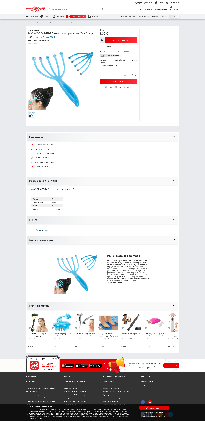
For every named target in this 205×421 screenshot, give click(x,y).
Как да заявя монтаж (109, 385)
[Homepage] (35, 9)
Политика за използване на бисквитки (38, 398)
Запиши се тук (171, 365)
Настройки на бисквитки (156, 416)
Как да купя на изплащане (111, 388)
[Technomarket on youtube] (150, 402)
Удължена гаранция (70, 388)
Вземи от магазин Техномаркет (74, 381)
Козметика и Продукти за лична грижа (60, 22)
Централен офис (146, 385)
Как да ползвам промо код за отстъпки (115, 398)
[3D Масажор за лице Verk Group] (85, 321)
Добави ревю (42, 230)
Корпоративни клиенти (72, 398)
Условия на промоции (33, 395)
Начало (31, 22)
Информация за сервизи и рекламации (116, 391)
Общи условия (30, 381)
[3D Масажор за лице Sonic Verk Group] (155, 321)
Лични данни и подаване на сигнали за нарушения (42, 401)
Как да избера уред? (109, 381)
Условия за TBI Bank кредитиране (75, 391)
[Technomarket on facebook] (143, 402)
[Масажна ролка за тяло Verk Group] (132, 321)
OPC (142, 388)
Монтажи (67, 385)
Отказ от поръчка (31, 391)
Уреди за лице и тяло (78, 22)
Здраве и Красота (41, 22)
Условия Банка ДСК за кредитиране (75, 395)
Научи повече (47, 369)
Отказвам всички (156, 412)
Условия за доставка (32, 385)
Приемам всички (156, 408)
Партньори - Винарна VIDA (111, 395)
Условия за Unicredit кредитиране (75, 401)
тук (46, 418)
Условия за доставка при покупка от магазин (40, 388)
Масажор (55, 199)
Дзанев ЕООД (49, 37)
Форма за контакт (147, 381)
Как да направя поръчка (111, 401)
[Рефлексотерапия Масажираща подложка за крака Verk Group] (108, 321)
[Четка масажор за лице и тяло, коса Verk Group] (62, 321)
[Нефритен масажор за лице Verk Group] (38, 321)
